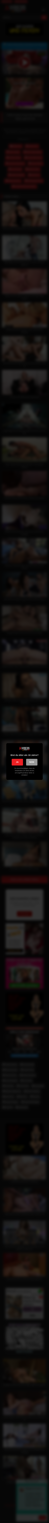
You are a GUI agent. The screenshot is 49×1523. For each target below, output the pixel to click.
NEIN (31, 762)
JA (17, 762)
